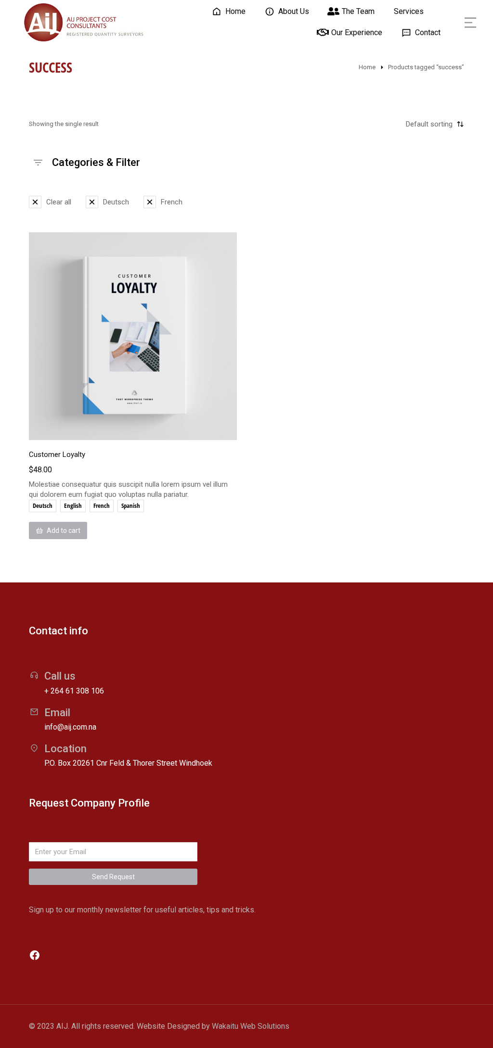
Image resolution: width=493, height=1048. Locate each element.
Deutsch (42, 505)
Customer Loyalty (57, 454)
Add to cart (63, 530)
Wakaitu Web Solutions (250, 1026)
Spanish (130, 505)
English (73, 505)
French (101, 505)
